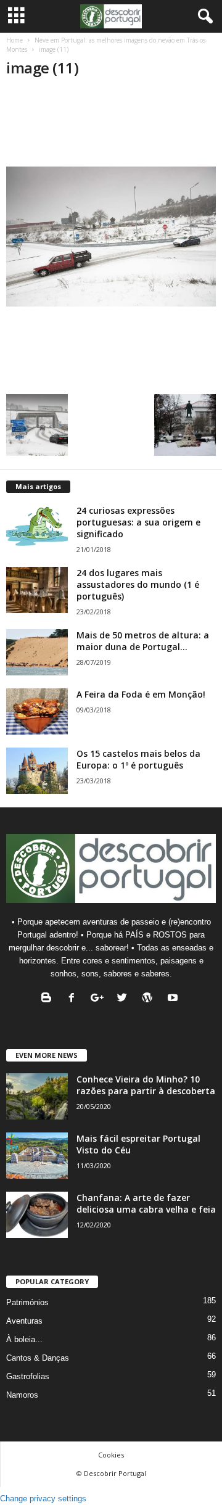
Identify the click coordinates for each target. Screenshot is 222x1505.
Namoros (22, 1395)
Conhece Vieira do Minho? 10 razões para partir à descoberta (145, 1085)
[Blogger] (49, 999)
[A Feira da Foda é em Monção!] (37, 711)
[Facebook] (74, 999)
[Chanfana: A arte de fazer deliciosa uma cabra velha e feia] (37, 1215)
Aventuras (24, 1321)
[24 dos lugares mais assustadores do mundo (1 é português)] (37, 590)
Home (14, 40)
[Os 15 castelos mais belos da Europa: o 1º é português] (37, 771)
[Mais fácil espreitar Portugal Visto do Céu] (37, 1155)
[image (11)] (111, 237)
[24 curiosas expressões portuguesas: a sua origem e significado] (37, 528)
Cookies (111, 1454)
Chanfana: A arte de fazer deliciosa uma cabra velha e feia (146, 1203)
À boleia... (24, 1339)
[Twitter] (125, 999)
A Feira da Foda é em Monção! (140, 694)
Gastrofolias (27, 1376)
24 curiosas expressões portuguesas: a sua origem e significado (138, 522)
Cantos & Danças (37, 1358)
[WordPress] (150, 999)
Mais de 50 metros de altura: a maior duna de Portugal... (142, 641)
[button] (202, 16)
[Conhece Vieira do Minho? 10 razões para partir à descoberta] (37, 1096)
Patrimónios (27, 1302)
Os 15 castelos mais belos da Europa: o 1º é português (138, 759)
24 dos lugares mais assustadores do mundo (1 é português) (137, 584)
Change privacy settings (43, 1498)
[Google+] (99, 999)
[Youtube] (174, 999)
